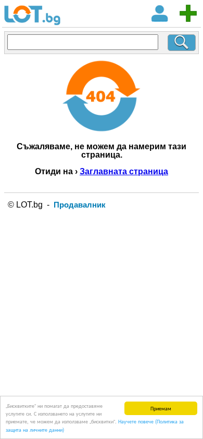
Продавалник (80, 204)
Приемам (160, 408)
